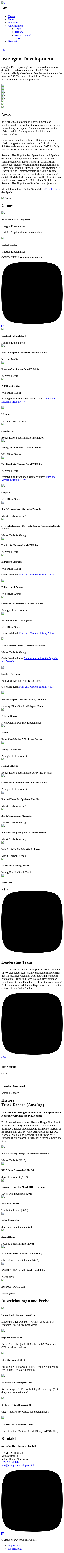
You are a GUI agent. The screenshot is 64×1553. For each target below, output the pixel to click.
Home (11, 16)
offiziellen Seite (52, 189)
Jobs (17, 38)
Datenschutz (15, 1548)
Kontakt (12, 41)
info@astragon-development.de (18, 1465)
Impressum (14, 1545)
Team (18, 28)
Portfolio (13, 22)
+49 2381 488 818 (11, 1462)
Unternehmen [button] (15, 25)
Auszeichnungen (24, 35)
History (19, 31)
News (11, 19)
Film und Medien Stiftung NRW (36, 574)
